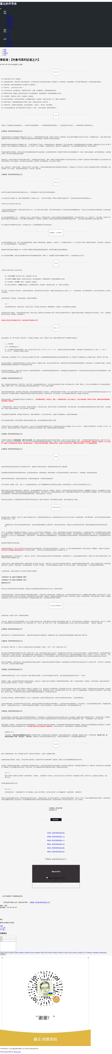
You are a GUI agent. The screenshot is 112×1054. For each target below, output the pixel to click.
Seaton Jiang (17, 1052)
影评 (8, 35)
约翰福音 (10, 18)
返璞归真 (10, 46)
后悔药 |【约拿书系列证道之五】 (56, 851)
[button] (1, 926)
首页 (5, 11)
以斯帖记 (10, 22)
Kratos (6, 1052)
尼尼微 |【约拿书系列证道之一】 (56, 836)
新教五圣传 (10, 42)
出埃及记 (10, 20)
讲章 (5, 13)
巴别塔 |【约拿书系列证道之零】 (56, 833)
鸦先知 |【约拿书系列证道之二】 (56, 840)
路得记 (9, 26)
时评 (8, 37)
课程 (5, 30)
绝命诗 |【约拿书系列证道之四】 (56, 848)
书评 (8, 33)
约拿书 (9, 24)
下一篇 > (2, 929)
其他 (8, 41)
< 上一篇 (2, 927)
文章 (5, 39)
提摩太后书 (10, 28)
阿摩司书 (10, 17)
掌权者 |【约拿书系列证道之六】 (40, 902)
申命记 (9, 15)
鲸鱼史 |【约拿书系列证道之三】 (56, 844)
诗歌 (8, 44)
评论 (5, 31)
